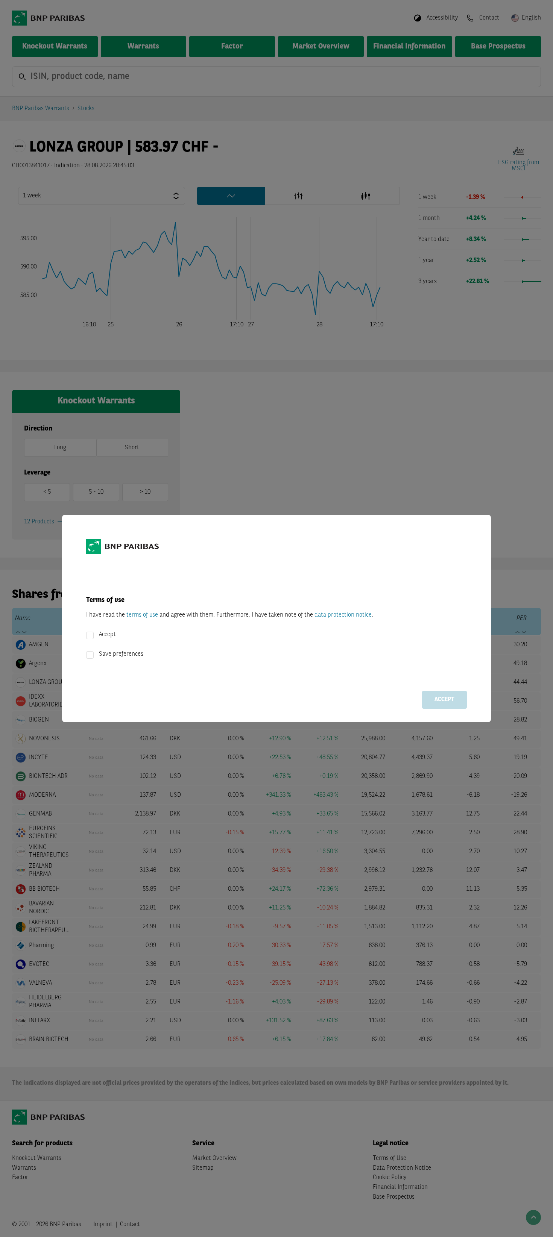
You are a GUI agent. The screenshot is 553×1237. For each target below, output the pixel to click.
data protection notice (343, 615)
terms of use (142, 615)
